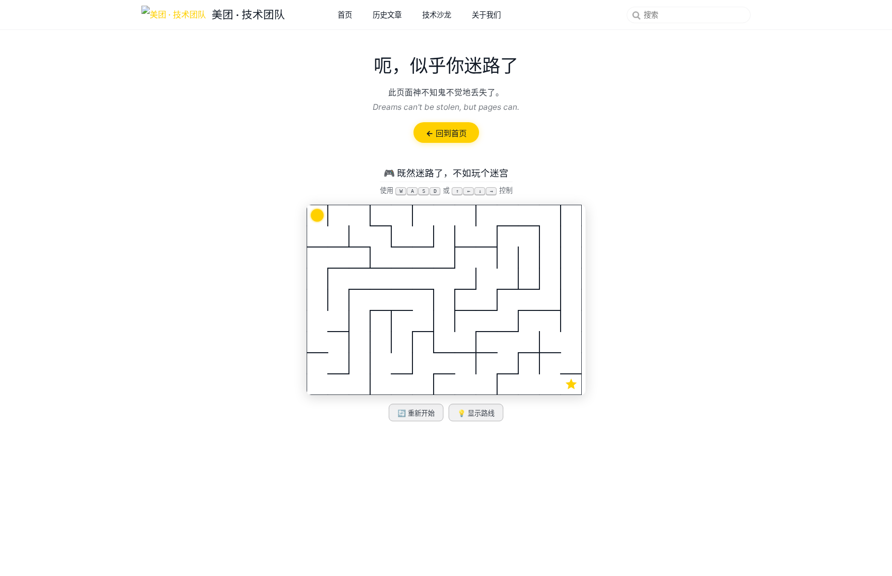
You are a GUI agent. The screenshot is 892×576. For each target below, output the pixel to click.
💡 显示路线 (476, 413)
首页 (345, 14)
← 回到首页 (446, 133)
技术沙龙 (436, 14)
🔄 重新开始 (416, 413)
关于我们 (486, 14)
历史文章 (387, 14)
